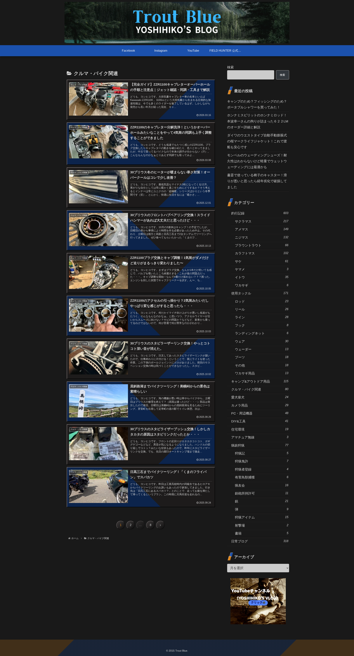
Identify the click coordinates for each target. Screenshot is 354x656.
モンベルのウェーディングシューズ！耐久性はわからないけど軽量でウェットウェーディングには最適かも (257, 161)
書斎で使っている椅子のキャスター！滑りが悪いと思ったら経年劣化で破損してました (257, 181)
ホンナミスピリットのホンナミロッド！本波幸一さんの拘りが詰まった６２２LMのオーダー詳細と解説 (257, 121)
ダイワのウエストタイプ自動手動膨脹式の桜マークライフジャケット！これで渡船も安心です (257, 141)
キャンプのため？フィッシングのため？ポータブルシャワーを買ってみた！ (257, 104)
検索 (230, 67)
